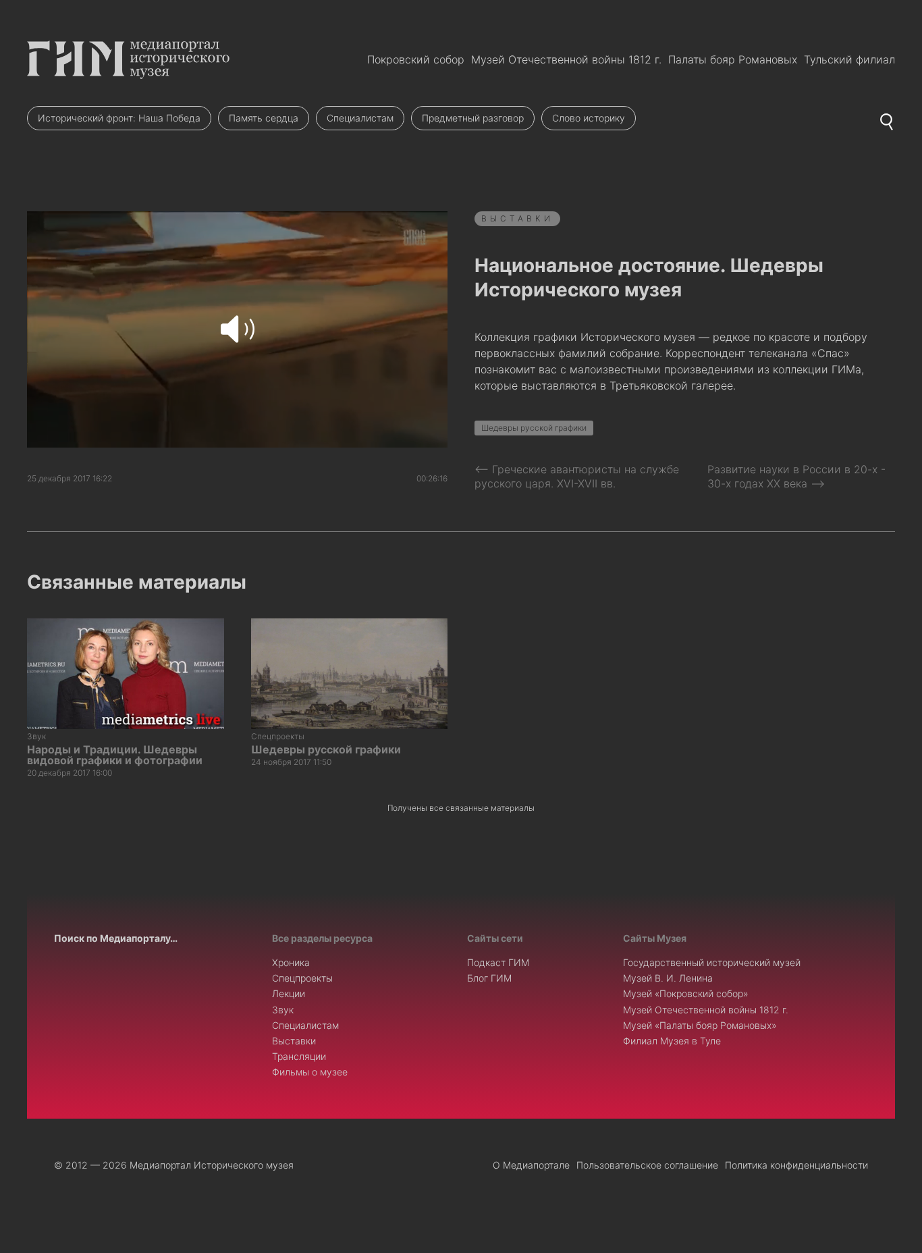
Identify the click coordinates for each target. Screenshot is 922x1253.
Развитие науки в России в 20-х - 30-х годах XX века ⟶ (796, 476)
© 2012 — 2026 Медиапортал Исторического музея (174, 1165)
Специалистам (360, 118)
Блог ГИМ (489, 978)
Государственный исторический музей (712, 962)
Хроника (291, 962)
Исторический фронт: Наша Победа (119, 118)
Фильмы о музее (310, 1071)
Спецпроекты (302, 978)
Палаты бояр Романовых (732, 59)
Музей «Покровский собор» (686, 993)
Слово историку (588, 118)
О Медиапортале (531, 1165)
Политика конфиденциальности (796, 1165)
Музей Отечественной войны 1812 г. (566, 59)
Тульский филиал (849, 59)
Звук (283, 1009)
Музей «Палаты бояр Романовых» (700, 1025)
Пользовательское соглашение (647, 1165)
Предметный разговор (473, 118)
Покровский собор (415, 59)
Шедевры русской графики (534, 428)
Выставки (517, 218)
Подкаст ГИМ (498, 962)
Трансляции (299, 1056)
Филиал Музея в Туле (672, 1040)
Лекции (288, 993)
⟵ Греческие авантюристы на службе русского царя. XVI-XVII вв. (576, 476)
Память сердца (263, 118)
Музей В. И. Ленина (668, 978)
